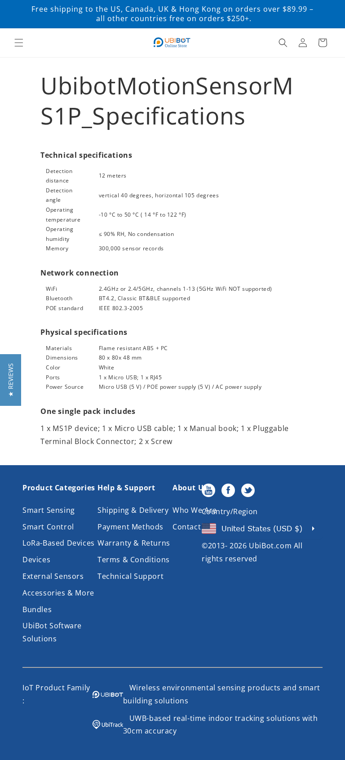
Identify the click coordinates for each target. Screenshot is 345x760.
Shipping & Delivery (132, 510)
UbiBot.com (270, 546)
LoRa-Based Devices (58, 543)
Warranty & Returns (133, 543)
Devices (36, 559)
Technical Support (130, 576)
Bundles (37, 609)
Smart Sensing (48, 510)
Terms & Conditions (133, 559)
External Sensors (53, 576)
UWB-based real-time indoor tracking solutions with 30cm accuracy (220, 724)
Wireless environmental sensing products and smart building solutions (221, 694)
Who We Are (194, 510)
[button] (19, 43)
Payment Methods (130, 527)
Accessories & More (58, 593)
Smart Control (48, 527)
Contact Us (192, 527)
